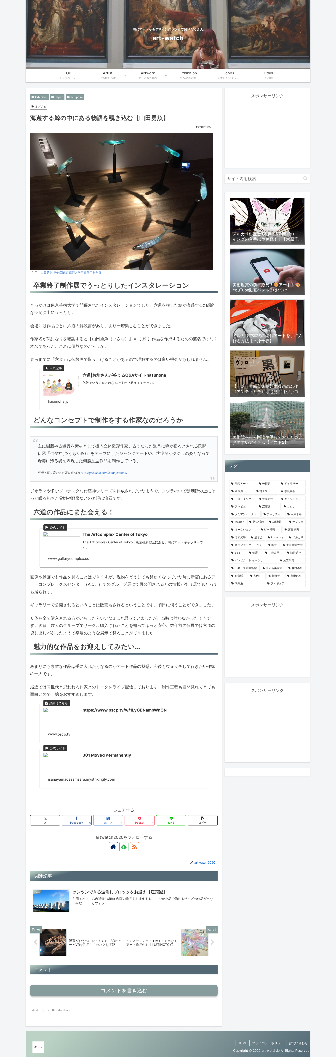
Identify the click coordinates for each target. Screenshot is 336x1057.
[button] (203, 820)
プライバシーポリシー (268, 1043)
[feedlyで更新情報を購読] (123, 846)
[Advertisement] (267, 132)
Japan (59, 97)
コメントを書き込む (124, 990)
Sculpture (76, 97)
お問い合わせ (298, 1043)
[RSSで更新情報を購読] (134, 846)
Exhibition (41, 97)
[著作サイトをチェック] (113, 846)
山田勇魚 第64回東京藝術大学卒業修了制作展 (70, 272)
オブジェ (40, 106)
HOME (242, 1043)
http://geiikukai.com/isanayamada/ (104, 473)
